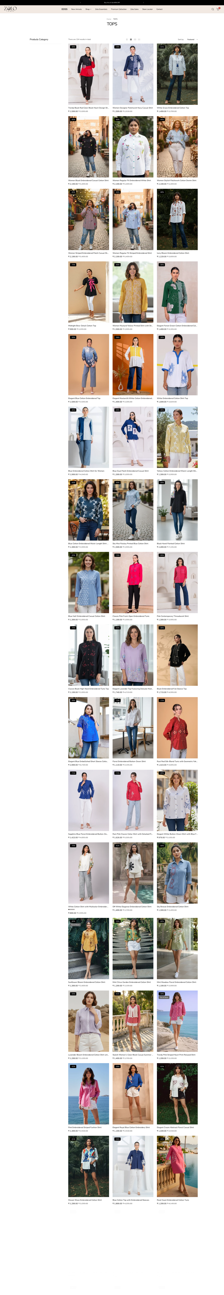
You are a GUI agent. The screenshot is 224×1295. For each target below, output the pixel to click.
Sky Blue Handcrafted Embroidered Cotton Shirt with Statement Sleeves (88, 1272)
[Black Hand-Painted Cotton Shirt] (177, 510)
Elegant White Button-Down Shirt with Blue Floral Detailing (177, 834)
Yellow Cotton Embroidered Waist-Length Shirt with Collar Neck (177, 471)
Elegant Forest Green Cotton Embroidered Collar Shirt (177, 325)
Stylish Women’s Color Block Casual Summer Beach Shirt (133, 1055)
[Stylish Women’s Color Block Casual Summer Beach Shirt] (133, 1021)
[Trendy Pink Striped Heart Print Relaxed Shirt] (177, 1021)
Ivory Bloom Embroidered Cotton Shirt (173, 253)
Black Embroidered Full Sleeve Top (172, 689)
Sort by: (181, 39)
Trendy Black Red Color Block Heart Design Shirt (88, 108)
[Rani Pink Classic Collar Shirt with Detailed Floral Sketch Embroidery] (133, 800)
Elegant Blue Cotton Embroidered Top (84, 398)
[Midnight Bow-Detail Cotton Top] (88, 292)
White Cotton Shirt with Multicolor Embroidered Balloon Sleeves (88, 906)
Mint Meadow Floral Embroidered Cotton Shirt (176, 982)
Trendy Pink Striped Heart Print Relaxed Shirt (176, 1055)
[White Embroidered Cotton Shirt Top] (177, 364)
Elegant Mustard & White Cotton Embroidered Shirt (133, 398)
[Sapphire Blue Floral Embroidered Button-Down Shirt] (88, 800)
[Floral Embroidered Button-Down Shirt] (133, 727)
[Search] (212, 9)
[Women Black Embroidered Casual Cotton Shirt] (88, 146)
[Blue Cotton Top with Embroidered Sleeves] (133, 1166)
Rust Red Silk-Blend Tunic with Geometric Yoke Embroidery (177, 761)
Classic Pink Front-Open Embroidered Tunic (131, 616)
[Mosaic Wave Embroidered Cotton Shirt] (88, 1166)
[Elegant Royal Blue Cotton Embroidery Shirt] (133, 1093)
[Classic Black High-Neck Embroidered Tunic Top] (88, 655)
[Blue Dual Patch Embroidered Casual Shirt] (133, 437)
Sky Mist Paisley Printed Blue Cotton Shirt (130, 543)
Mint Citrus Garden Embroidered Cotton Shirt (132, 982)
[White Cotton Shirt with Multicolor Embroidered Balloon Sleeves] (88, 873)
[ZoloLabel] (11, 9)
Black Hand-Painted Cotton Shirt (171, 543)
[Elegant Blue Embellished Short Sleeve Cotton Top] (88, 727)
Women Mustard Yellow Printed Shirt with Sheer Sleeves (133, 325)
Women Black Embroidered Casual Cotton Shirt (88, 180)
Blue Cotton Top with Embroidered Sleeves (131, 1200)
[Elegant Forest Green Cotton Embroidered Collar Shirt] (177, 292)
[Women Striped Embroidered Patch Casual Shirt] (88, 219)
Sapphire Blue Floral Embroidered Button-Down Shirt (88, 834)
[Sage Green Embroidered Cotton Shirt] (133, 1239)
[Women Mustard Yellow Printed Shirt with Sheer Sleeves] (133, 292)
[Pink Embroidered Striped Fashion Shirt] (88, 1093)
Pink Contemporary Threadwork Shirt (173, 616)
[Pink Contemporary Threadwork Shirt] (177, 582)
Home (109, 19)
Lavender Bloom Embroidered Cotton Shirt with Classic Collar (88, 1055)
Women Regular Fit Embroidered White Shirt (132, 180)
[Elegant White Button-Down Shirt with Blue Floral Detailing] (177, 800)
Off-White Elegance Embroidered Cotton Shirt (132, 906)
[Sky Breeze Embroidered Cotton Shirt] (177, 873)
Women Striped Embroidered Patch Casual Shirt (88, 253)
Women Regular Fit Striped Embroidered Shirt (132, 253)
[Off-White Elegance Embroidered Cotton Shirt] (133, 873)
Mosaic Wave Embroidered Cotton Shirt (85, 1200)
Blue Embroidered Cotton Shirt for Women (86, 471)
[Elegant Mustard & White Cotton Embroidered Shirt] (133, 364)
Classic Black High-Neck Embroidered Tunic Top (88, 689)
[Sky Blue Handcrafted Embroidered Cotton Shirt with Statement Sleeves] (88, 1239)
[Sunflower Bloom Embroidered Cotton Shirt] (88, 948)
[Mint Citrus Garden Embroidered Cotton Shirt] (133, 948)
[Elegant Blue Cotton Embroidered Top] (88, 364)
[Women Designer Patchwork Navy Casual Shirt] (133, 74)
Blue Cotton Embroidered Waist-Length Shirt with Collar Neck (88, 543)
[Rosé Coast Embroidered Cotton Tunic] (177, 1166)
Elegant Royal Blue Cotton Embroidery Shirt (131, 1127)
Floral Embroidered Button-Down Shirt (129, 761)
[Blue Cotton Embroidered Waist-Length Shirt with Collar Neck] (88, 510)
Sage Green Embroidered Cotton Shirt (129, 1272)
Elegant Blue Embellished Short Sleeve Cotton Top (88, 761)
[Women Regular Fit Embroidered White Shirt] (133, 146)
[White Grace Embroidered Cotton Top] (177, 74)
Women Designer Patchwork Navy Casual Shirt (133, 108)
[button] (80, 2)
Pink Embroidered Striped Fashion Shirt (85, 1127)
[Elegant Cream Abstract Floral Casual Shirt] (177, 1093)
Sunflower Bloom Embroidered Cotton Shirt (86, 982)
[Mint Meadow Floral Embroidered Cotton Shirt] (177, 948)
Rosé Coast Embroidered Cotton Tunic (173, 1200)
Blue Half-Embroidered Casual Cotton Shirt (86, 616)
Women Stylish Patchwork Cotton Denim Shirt (176, 180)
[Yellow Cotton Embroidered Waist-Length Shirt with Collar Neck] (177, 437)
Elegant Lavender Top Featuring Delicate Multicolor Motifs (133, 689)
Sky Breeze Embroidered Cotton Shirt (172, 906)
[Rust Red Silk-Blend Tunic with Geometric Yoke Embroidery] (177, 727)
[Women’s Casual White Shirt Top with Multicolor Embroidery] (177, 1239)
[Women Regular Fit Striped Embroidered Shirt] (133, 219)
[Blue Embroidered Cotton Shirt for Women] (88, 437)
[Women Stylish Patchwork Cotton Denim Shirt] (177, 146)
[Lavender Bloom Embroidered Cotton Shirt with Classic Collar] (88, 1021)
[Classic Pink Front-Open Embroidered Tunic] (133, 582)
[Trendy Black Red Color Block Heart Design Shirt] (88, 74)
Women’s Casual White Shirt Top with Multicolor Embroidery (177, 1272)
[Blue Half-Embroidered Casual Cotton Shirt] (88, 582)
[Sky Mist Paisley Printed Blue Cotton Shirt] (133, 510)
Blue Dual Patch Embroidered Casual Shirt (131, 471)
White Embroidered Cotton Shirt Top (172, 398)
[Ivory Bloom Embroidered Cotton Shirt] (177, 219)
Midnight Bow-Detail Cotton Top (82, 325)
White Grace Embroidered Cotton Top (173, 108)
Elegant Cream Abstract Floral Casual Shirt (175, 1127)
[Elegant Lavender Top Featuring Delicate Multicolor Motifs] (133, 655)
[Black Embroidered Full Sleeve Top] (177, 655)
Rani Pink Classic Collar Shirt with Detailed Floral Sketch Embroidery (133, 834)
